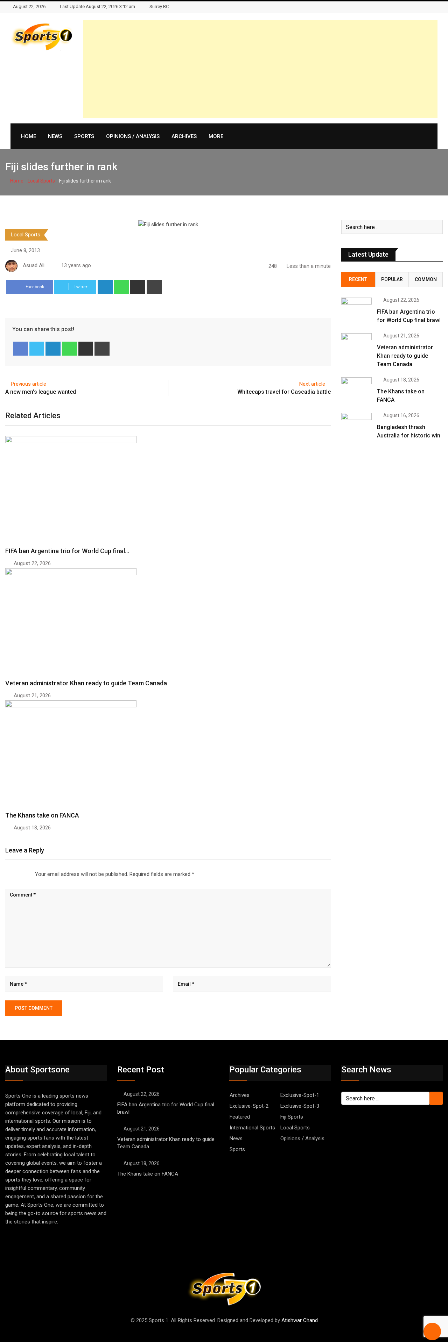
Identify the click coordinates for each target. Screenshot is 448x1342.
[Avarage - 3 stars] (17, 874)
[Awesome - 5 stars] (28, 874)
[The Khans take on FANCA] (356, 389)
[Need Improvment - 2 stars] (11, 874)
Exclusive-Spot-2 (249, 1106)
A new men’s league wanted (40, 391)
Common (426, 279)
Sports (84, 136)
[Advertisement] (260, 69)
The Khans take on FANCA (42, 815)
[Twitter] (36, 349)
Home (28, 136)
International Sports (252, 1128)
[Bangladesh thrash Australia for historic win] (356, 425)
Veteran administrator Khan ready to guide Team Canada (86, 683)
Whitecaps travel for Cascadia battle (284, 391)
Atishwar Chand (299, 1320)
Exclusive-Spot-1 (299, 1095)
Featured (240, 1117)
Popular (392, 279)
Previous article (28, 384)
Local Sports (41, 181)
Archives (184, 136)
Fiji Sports (291, 1117)
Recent (358, 279)
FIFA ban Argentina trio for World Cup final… (67, 551)
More (216, 136)
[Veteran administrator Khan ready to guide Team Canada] (356, 345)
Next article (312, 384)
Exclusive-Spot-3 (299, 1106)
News (55, 136)
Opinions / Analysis (133, 136)
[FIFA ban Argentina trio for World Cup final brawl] (356, 310)
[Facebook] (20, 349)
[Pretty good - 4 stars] (22, 874)
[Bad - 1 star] (5, 874)
